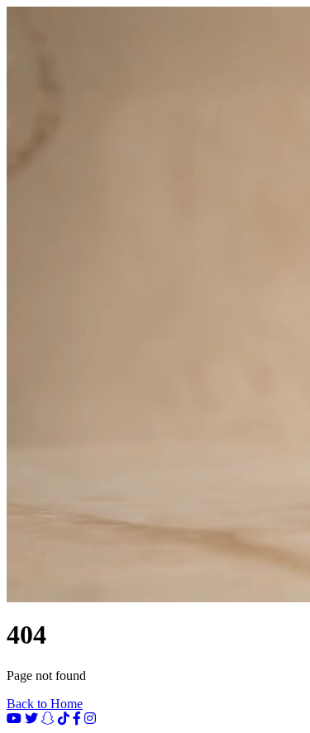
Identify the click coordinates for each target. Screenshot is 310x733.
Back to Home (45, 704)
